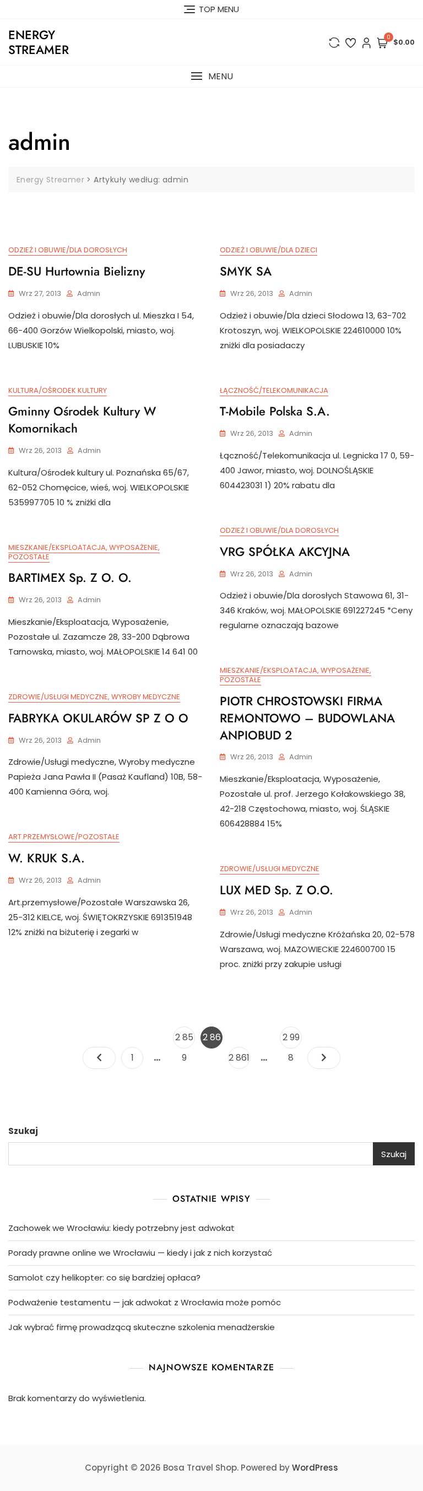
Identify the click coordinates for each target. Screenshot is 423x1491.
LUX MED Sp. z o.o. (276, 890)
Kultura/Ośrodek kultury (57, 390)
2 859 (185, 1039)
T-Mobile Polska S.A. (275, 411)
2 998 (292, 1039)
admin (88, 293)
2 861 (239, 1057)
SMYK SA (246, 271)
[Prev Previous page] (99, 1058)
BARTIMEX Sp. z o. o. (70, 577)
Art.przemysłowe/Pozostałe (64, 836)
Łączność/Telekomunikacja (274, 390)
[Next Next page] (323, 1058)
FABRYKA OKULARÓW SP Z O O (98, 718)
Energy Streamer (38, 42)
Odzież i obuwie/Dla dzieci (268, 250)
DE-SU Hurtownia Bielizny (76, 271)
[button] (211, 76)
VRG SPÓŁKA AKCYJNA (285, 551)
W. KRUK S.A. (46, 858)
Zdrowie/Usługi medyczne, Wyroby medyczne (94, 697)
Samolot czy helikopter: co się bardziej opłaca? (104, 1277)
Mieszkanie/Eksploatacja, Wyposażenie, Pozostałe (84, 552)
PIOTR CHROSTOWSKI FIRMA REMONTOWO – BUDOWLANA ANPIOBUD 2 (307, 718)
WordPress (315, 1467)
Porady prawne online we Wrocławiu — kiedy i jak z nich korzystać (140, 1252)
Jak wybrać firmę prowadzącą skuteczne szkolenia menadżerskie (141, 1327)
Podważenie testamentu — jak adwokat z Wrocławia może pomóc (144, 1302)
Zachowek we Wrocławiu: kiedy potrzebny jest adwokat (121, 1228)
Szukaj (23, 1131)
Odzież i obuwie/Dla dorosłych (67, 250)
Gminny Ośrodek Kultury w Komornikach (82, 419)
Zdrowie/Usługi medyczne (269, 868)
